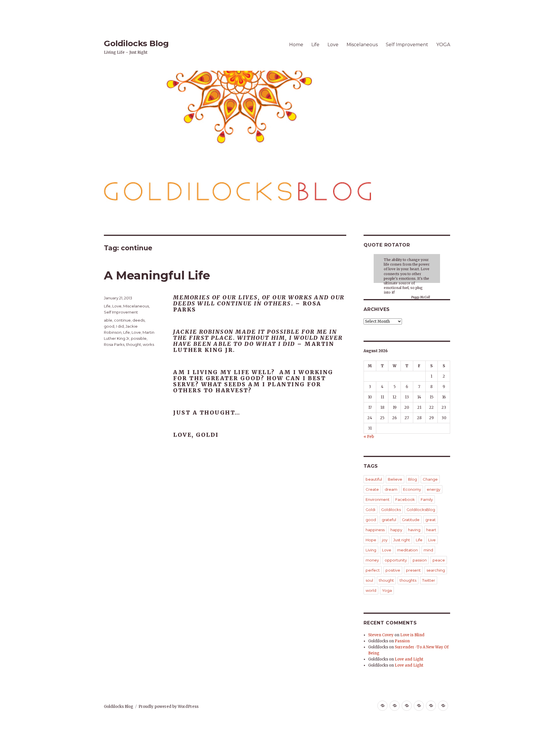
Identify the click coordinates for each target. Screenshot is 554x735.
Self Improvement (407, 44)
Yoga (387, 590)
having (414, 529)
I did (120, 326)
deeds (138, 320)
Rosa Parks (114, 344)
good (109, 326)
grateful (389, 519)
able (108, 320)
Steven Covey (381, 635)
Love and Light (409, 659)
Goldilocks (391, 509)
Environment (378, 499)
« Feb (369, 436)
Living (371, 550)
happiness (375, 529)
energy (433, 489)
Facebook (405, 499)
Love (332, 44)
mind (428, 550)
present (413, 570)
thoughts (408, 580)
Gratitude (411, 519)
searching (435, 570)
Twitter (428, 580)
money (372, 560)
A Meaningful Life (157, 275)
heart (431, 529)
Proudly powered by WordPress (168, 706)
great (430, 519)
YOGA (443, 44)
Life (315, 44)
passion (420, 560)
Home (296, 44)
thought (133, 344)
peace (439, 560)
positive (392, 570)
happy (396, 529)
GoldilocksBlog (421, 509)
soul (369, 580)
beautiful (374, 479)
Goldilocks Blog (136, 43)
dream (391, 489)
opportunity (396, 560)
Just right (401, 540)
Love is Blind (412, 635)
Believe (395, 479)
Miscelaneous (362, 44)
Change (430, 479)
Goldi (370, 509)
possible (139, 338)
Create (372, 489)
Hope (371, 540)
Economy (412, 489)
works (148, 344)
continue (122, 320)
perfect (373, 570)
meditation (407, 550)
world (371, 590)
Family (427, 499)
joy (385, 540)
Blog (412, 479)
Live (432, 540)
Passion (402, 641)
